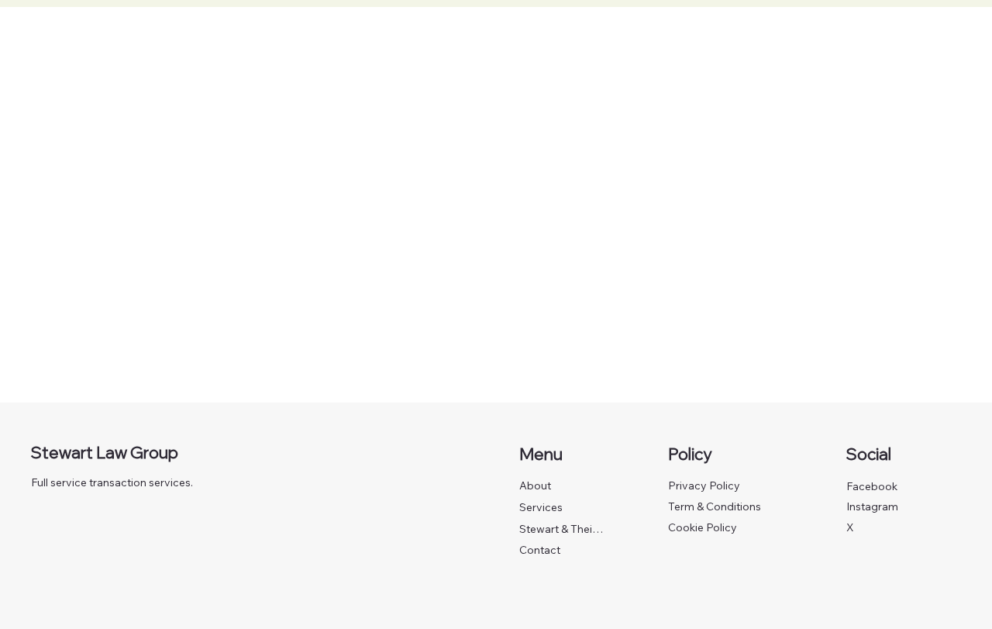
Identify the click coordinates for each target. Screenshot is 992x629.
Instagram (872, 506)
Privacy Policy (704, 485)
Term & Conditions (714, 506)
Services (541, 507)
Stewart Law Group (104, 452)
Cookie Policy (702, 527)
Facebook (871, 486)
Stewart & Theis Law (563, 529)
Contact (539, 550)
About (535, 485)
